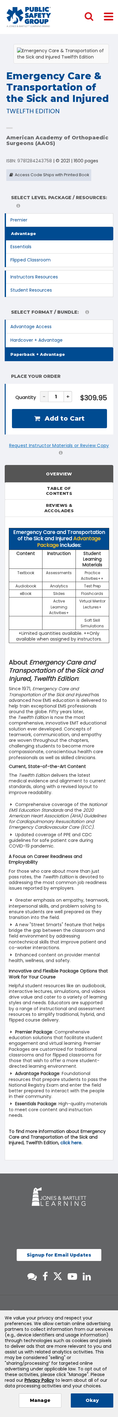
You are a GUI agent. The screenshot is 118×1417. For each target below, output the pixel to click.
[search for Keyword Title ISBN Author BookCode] (94, 17)
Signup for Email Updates (59, 1255)
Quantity (25, 397)
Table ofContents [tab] (59, 491)
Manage (40, 1400)
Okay (92, 1400)
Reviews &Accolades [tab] (59, 508)
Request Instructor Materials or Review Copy (59, 445)
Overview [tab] (59, 473)
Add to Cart (64, 418)
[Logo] (29, 17)
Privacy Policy (39, 1380)
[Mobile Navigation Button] (108, 16)
